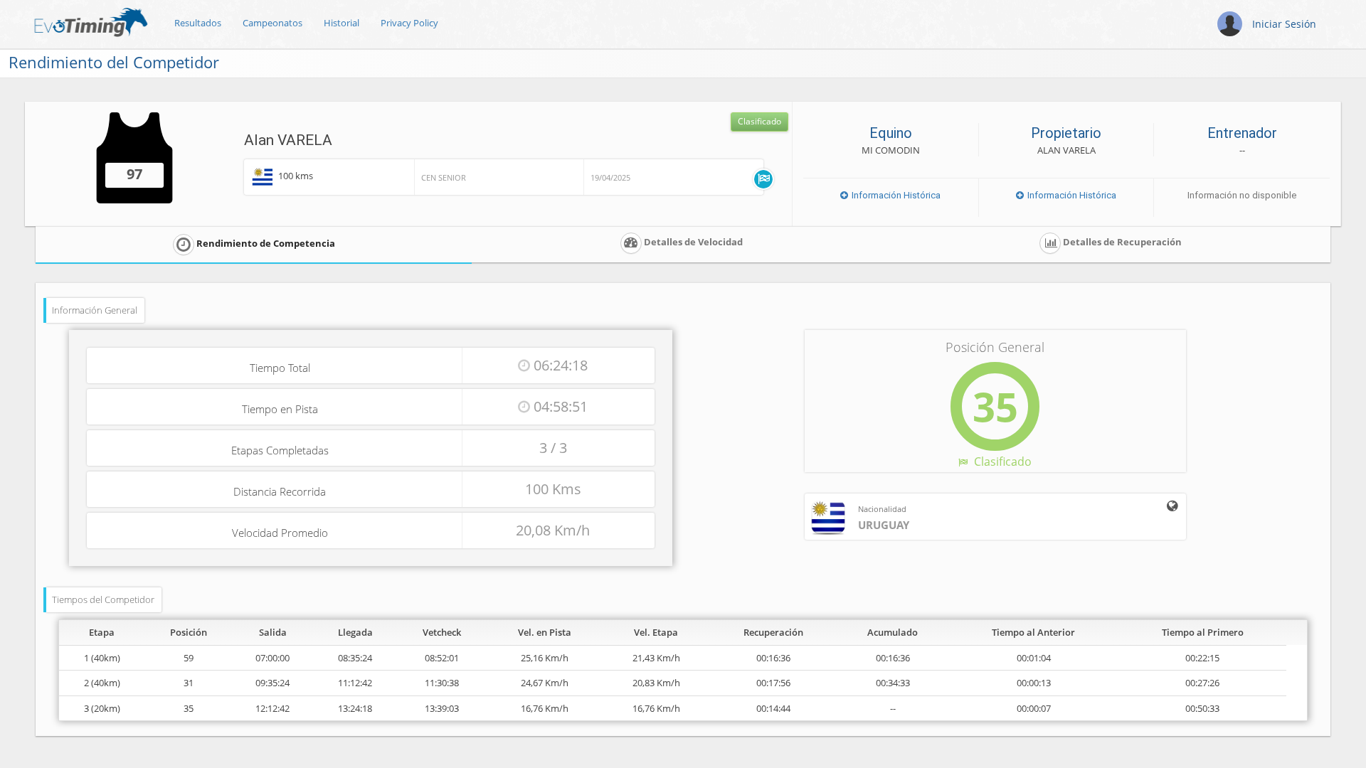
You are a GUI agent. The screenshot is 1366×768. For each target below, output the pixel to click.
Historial (341, 22)
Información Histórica (895, 195)
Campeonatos (272, 22)
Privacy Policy (409, 22)
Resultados (197, 22)
